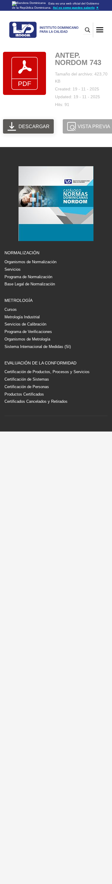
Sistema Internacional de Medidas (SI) (37, 346)
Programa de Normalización (28, 277)
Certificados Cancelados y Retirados (35, 401)
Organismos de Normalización (30, 262)
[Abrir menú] (100, 30)
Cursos (10, 309)
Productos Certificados (24, 394)
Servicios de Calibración (25, 324)
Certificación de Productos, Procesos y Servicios (47, 372)
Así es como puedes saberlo (76, 7)
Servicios (12, 269)
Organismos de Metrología (27, 339)
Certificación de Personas (26, 387)
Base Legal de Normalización (29, 284)
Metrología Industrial (22, 317)
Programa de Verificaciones (28, 331)
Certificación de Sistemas (26, 379)
